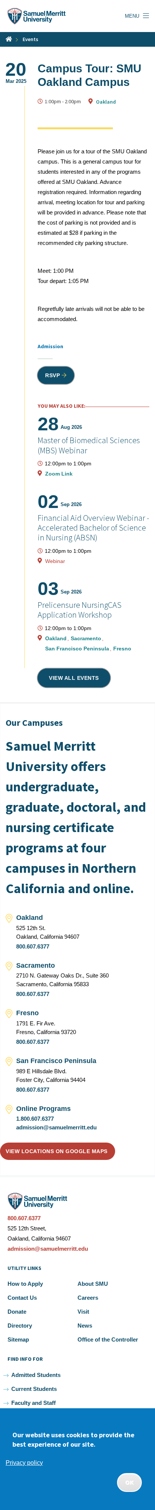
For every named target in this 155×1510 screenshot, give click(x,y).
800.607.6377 (32, 946)
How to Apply (25, 1284)
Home (9, 39)
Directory (20, 1325)
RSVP (52, 375)
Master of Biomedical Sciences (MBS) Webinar (89, 445)
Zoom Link (59, 474)
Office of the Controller (108, 1339)
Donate (17, 1311)
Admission (50, 346)
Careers (88, 1297)
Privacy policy (24, 1463)
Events (30, 39)
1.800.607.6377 (35, 1118)
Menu (132, 16)
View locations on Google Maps (57, 1151)
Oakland (106, 101)
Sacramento (87, 638)
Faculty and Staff (33, 1403)
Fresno (122, 649)
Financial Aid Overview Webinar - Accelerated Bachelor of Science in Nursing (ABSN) (93, 528)
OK (129, 1482)
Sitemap (18, 1339)
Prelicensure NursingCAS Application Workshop (80, 610)
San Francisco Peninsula (78, 649)
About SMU (93, 1284)
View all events (74, 678)
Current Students (34, 1389)
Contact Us (22, 1297)
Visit (83, 1311)
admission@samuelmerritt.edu (56, 1127)
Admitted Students (36, 1375)
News (85, 1325)
